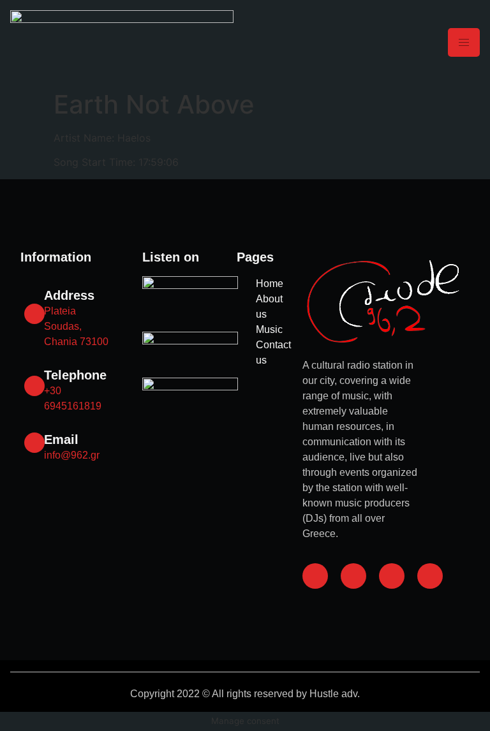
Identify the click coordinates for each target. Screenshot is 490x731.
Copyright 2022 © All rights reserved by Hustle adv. (245, 693)
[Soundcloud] (392, 576)
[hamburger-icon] (464, 42)
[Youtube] (430, 576)
